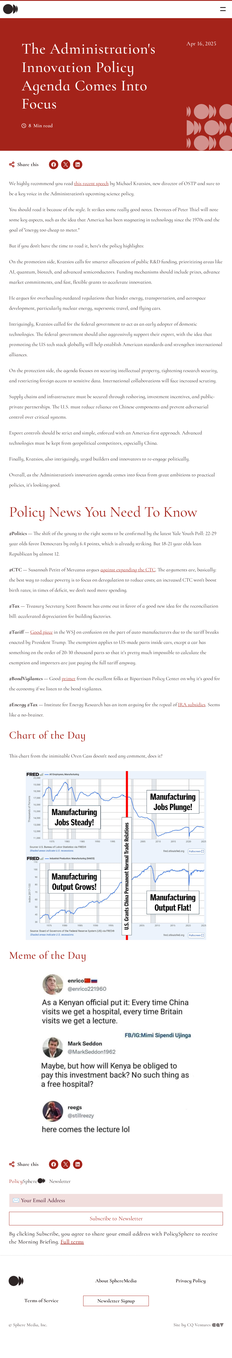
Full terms (72, 1241)
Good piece (41, 632)
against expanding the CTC (127, 569)
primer (69, 678)
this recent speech (91, 183)
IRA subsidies (191, 704)
